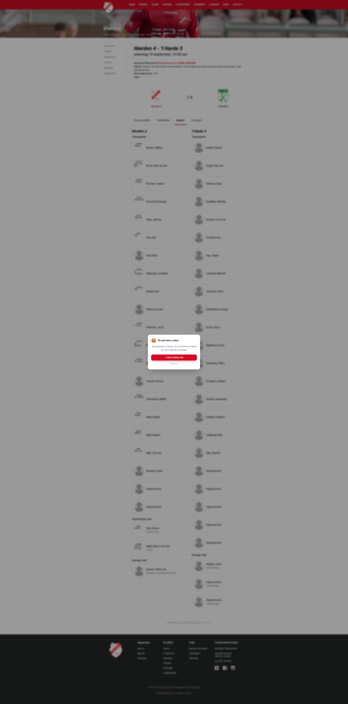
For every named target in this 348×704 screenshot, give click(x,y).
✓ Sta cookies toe (174, 357)
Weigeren (174, 364)
